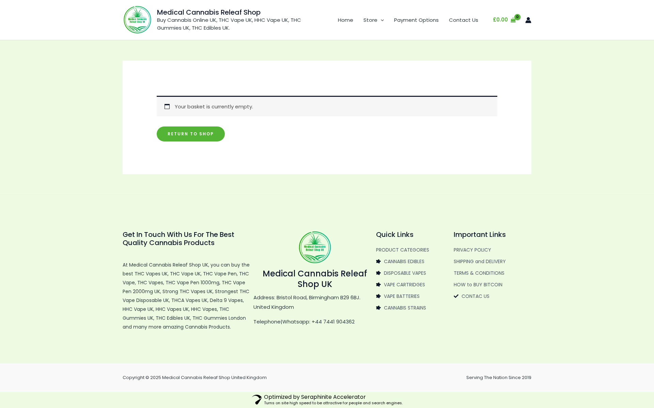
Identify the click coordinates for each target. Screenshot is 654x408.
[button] (380, 20)
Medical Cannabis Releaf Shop (209, 12)
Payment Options (416, 20)
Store (370, 20)
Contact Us (463, 20)
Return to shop (191, 134)
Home (345, 20)
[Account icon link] (528, 20)
